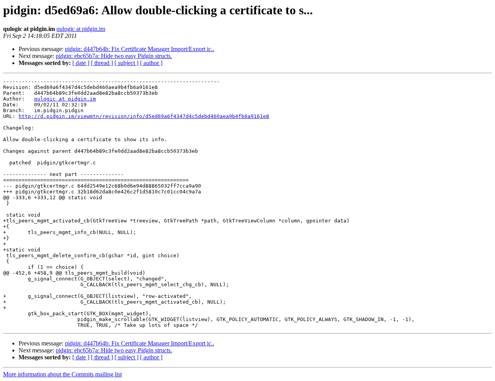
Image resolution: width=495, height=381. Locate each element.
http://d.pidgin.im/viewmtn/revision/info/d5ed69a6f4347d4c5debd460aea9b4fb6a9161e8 (144, 116)
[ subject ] (126, 63)
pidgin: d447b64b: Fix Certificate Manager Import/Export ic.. (139, 49)
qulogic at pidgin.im (80, 29)
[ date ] (80, 63)
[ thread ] (102, 63)
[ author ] (151, 63)
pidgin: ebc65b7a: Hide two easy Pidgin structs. (114, 56)
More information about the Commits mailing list (62, 374)
